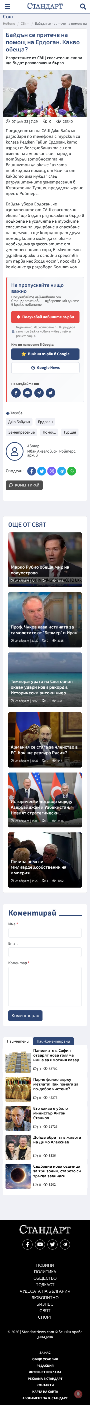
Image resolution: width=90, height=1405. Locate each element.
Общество (45, 1278)
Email (13, 943)
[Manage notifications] (78, 1394)
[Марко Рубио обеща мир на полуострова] (45, 560)
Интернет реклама (45, 1372)
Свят (25, 24)
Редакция (45, 1365)
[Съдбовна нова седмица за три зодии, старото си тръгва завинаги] (18, 1176)
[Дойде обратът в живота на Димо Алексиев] (18, 1147)
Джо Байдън (19, 422)
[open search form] (83, 6)
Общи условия (45, 1359)
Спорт (45, 1317)
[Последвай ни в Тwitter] (53, 1244)
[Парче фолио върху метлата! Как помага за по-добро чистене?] (18, 1089)
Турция (70, 432)
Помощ (49, 432)
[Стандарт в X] (50, 393)
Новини (9, 24)
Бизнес (45, 1304)
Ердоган (45, 422)
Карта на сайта (45, 1391)
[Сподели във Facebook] (31, 471)
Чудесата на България (45, 1291)
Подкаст (45, 1285)
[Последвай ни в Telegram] (65, 1244)
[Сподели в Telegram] (61, 471)
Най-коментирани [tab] (53, 1041)
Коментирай (27, 485)
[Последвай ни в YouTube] (40, 1244)
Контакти (45, 1385)
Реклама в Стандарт (45, 1378)
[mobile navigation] (7, 6)
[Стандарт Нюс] (45, 1234)
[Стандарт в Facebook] (16, 393)
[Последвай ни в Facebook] (27, 1244)
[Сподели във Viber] (51, 471)
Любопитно (45, 1298)
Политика (45, 1272)
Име (13, 924)
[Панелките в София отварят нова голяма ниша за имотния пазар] (18, 1060)
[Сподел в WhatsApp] (71, 471)
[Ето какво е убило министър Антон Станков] (18, 1118)
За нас (45, 1352)
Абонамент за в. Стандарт (45, 1398)
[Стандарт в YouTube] (27, 393)
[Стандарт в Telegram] (39, 393)
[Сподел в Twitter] (41, 471)
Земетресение (21, 432)
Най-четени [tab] (18, 1041)
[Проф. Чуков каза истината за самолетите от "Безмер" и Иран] (45, 619)
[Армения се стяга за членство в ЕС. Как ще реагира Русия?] (45, 740)
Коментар (19, 963)
